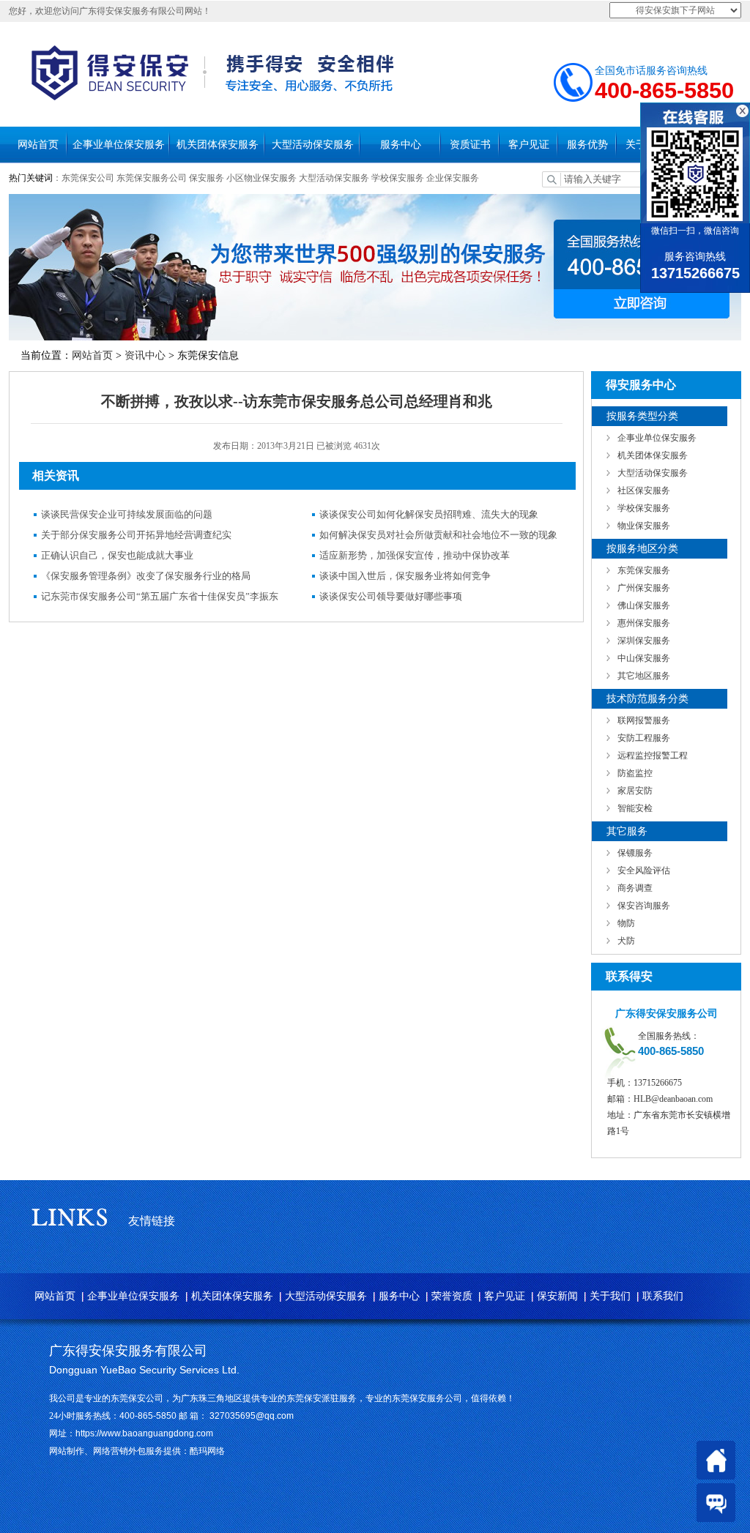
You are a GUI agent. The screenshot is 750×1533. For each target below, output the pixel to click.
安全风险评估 (643, 870)
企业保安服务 (452, 178)
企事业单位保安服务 (119, 144)
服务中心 (400, 144)
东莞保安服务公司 (151, 178)
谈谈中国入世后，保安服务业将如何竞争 (405, 575)
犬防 (626, 940)
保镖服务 (635, 852)
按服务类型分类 (642, 416)
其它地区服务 (643, 675)
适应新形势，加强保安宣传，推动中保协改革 (414, 555)
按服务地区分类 (642, 548)
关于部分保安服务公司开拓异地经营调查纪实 (136, 534)
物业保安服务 (643, 525)
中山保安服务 (643, 658)
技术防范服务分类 (647, 698)
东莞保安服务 (643, 570)
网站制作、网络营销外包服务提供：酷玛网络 (137, 1451)
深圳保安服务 (643, 640)
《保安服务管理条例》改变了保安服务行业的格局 (145, 575)
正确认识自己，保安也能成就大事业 (117, 555)
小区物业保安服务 (261, 178)
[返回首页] (716, 1460)
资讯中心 (145, 355)
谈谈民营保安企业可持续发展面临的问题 (126, 514)
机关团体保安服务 (218, 144)
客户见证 (528, 144)
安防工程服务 (643, 738)
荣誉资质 (451, 1296)
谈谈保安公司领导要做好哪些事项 (390, 596)
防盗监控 (635, 773)
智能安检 (635, 808)
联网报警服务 (643, 720)
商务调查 (635, 888)
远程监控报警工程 (652, 755)
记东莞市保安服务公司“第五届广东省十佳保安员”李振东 (159, 596)
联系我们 (662, 1296)
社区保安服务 (643, 490)
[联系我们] (716, 1502)
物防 (626, 923)
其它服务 (626, 831)
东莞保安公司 (88, 178)
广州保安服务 (643, 587)
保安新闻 (557, 1296)
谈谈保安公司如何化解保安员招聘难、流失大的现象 (428, 514)
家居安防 (635, 790)
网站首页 (38, 144)
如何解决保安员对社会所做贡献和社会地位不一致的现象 (438, 534)
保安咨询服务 (643, 905)
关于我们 (610, 1296)
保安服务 (206, 178)
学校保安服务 (397, 178)
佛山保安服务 (643, 605)
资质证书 (470, 144)
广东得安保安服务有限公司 (128, 1350)
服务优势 (587, 144)
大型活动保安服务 (313, 144)
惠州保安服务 (643, 623)
